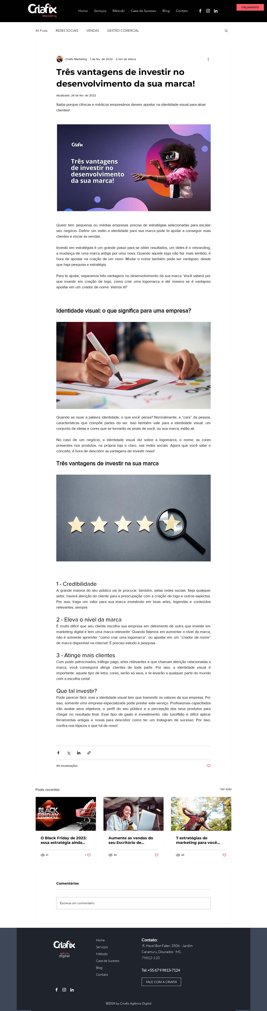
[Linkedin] (215, 10)
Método (102, 954)
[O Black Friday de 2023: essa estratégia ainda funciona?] (66, 814)
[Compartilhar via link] (89, 753)
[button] (226, 30)
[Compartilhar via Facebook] (58, 753)
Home (100, 940)
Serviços (102, 947)
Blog (99, 968)
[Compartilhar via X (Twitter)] (69, 753)
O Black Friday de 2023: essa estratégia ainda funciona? (64, 840)
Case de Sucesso (107, 961)
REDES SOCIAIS (67, 31)
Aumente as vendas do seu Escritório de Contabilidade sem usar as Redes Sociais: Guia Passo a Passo (131, 840)
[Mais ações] (208, 59)
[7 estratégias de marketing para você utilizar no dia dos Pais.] (201, 814)
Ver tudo (226, 789)
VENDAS (93, 31)
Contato (102, 974)
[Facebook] (200, 10)
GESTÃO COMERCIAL (123, 31)
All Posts (41, 31)
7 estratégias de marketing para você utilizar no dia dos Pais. (198, 840)
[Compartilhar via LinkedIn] (79, 753)
